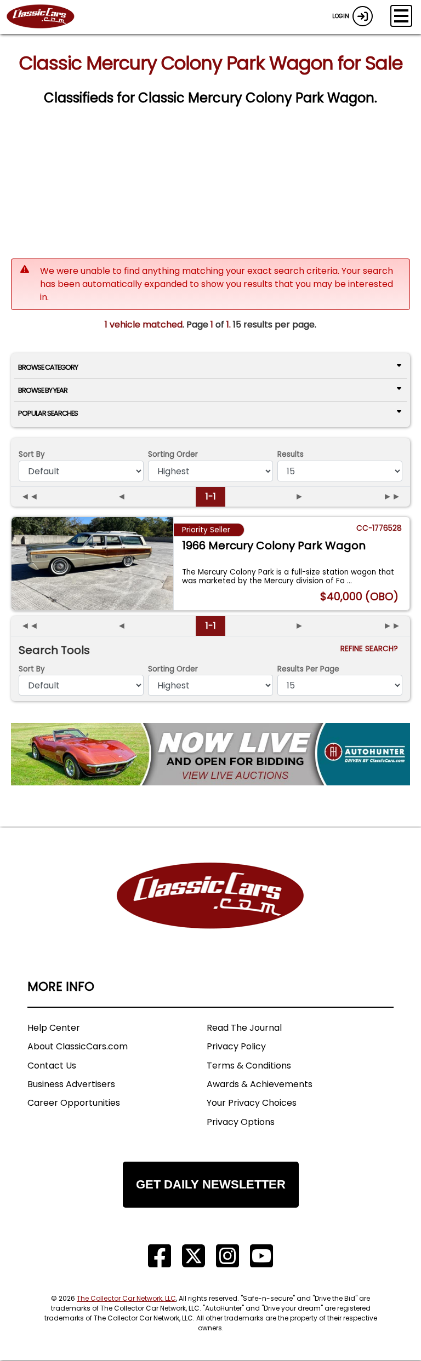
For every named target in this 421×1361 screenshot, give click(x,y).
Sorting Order (173, 454)
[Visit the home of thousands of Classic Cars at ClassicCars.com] (47, 17)
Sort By (32, 454)
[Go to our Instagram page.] (227, 1256)
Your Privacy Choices (252, 1102)
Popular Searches (48, 413)
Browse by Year (42, 390)
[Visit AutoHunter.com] (210, 754)
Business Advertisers (71, 1084)
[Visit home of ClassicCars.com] (210, 912)
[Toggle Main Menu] (401, 16)
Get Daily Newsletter (211, 1184)
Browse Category (48, 367)
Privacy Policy (236, 1046)
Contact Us (51, 1065)
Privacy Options (241, 1122)
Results (290, 454)
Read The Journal (244, 1027)
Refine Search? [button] (371, 649)
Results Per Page (308, 669)
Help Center (53, 1027)
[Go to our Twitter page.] (193, 1256)
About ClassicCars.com (77, 1046)
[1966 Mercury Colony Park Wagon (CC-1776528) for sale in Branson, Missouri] (92, 563)
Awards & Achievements (259, 1084)
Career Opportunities (73, 1102)
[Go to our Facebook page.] (159, 1256)
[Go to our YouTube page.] (261, 1256)
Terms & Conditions (249, 1065)
